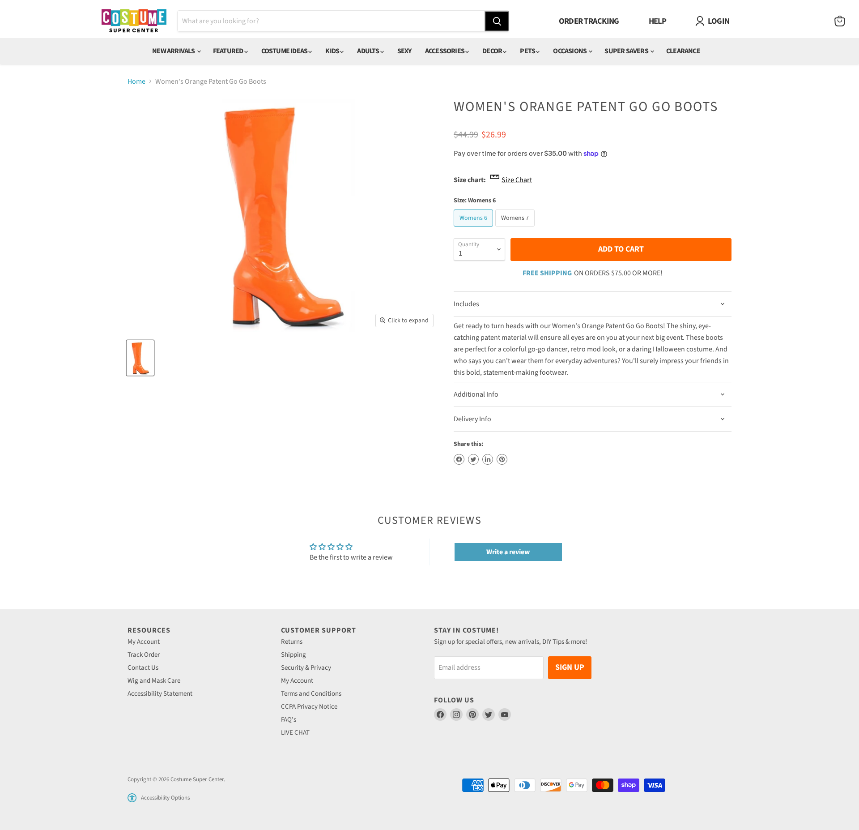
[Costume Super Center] (134, 21)
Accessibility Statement (160, 693)
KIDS (332, 51)
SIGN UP (569, 667)
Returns (291, 641)
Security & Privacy (306, 667)
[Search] (497, 21)
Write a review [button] (508, 552)
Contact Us (143, 667)
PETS (528, 51)
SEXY (404, 51)
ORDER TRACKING (589, 21)
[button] (132, 797)
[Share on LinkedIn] (487, 459)
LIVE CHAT (295, 732)
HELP (658, 21)
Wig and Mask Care (154, 680)
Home (136, 81)
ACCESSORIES (445, 51)
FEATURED (228, 51)
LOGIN (718, 21)
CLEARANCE (683, 51)
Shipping (293, 654)
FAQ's (288, 719)
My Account (144, 641)
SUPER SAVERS (626, 51)
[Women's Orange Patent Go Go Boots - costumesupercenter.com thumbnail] (140, 358)
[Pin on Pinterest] (502, 459)
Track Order (144, 654)
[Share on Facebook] (459, 459)
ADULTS (368, 51)
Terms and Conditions (311, 693)
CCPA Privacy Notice (309, 706)
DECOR (492, 51)
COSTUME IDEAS (285, 51)
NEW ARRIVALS (174, 51)
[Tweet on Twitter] (473, 459)
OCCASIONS (570, 51)
